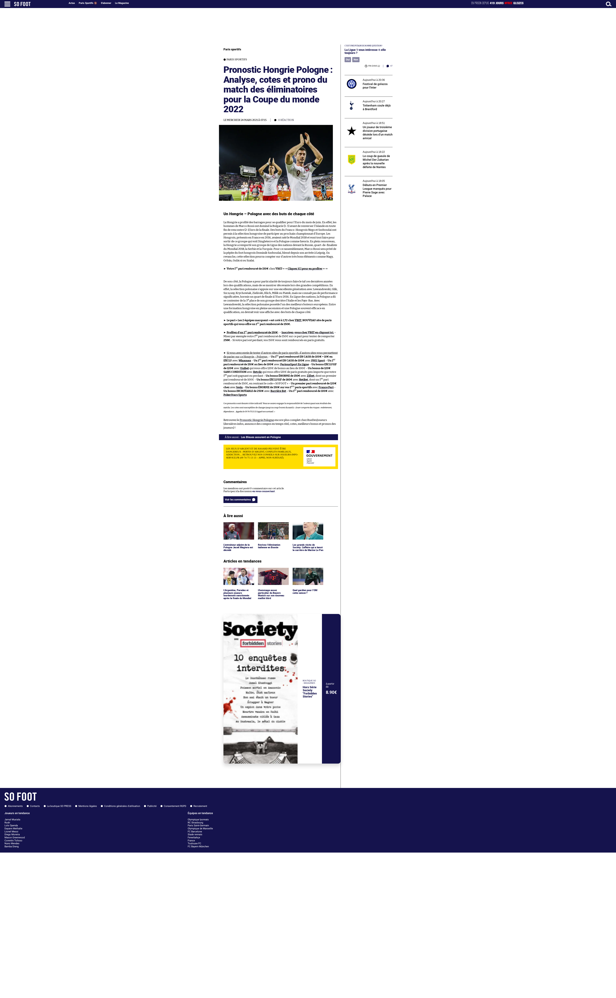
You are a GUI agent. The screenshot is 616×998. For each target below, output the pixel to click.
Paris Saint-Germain (198, 825)
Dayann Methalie (13, 828)
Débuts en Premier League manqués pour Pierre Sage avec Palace (368, 179)
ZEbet (310, 375)
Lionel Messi (11, 831)
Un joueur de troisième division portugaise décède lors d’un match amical (368, 121)
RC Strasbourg (195, 822)
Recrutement (200, 806)
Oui (348, 59)
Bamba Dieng (11, 846)
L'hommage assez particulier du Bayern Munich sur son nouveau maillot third (272, 573)
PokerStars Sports (235, 394)
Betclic (257, 372)
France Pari (326, 387)
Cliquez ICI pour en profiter (305, 268)
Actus (72, 3)
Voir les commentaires (238, 499)
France (191, 840)
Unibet (244, 368)
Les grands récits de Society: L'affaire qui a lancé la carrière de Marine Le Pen (308, 528)
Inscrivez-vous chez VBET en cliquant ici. (308, 332)
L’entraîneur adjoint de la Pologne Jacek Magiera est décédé (238, 526)
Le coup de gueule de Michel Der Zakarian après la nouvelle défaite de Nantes (368, 150)
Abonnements (15, 806)
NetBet (303, 379)
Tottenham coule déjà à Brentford (363, 98)
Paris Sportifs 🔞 (88, 3)
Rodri (7, 822)
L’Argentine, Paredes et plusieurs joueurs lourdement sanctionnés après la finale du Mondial (237, 573)
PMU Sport (318, 360)
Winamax (245, 360)
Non (356, 59)
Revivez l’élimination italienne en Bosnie (270, 525)
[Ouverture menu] (7, 4)
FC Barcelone (195, 831)
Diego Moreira (12, 834)
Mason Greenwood (14, 837)
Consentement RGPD (175, 806)
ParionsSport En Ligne (294, 364)
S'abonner (106, 3)
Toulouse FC (194, 843)
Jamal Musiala (12, 819)
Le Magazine (122, 3)
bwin (239, 387)
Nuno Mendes (11, 843)
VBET (298, 320)
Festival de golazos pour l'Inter (362, 76)
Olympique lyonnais (198, 819)
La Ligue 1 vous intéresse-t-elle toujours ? (365, 51)
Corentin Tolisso (13, 840)
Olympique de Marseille (200, 828)
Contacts (35, 806)
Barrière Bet (278, 391)
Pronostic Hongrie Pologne (257, 420)
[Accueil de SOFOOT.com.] (39, 4)
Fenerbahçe (194, 837)
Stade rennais (195, 834)
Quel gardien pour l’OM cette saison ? (305, 570)
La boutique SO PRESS (59, 806)
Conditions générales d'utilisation (122, 806)
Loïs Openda (11, 825)
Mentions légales (87, 806)
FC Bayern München (198, 846)
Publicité (152, 806)
